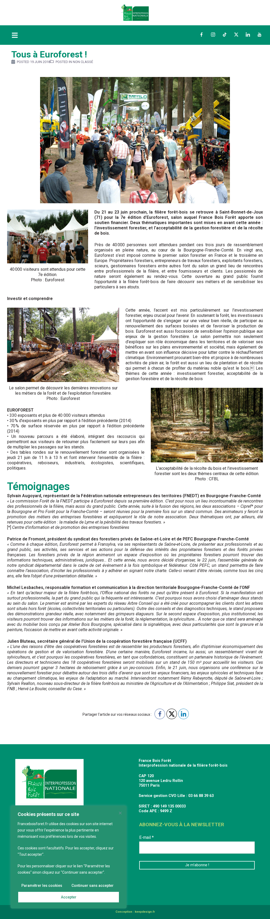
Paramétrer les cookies (41, 885)
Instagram (213, 34)
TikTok (225, 34)
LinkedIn (248, 34)
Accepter (68, 897)
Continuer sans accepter (92, 885)
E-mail (146, 837)
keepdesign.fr (145, 911)
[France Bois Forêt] (135, 12)
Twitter (236, 34)
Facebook (201, 34)
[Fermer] (120, 813)
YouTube (259, 34)
